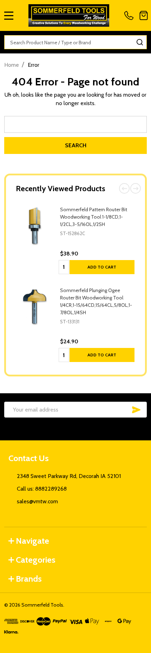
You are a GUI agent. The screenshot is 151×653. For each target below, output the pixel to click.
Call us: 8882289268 (42, 488)
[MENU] (8, 15)
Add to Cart (101, 267)
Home (11, 65)
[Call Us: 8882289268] (130, 15)
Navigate (32, 541)
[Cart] (143, 15)
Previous (124, 188)
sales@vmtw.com (37, 501)
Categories (35, 560)
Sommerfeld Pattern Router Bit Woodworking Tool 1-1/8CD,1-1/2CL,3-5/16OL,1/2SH (93, 216)
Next (135, 188)
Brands (29, 579)
